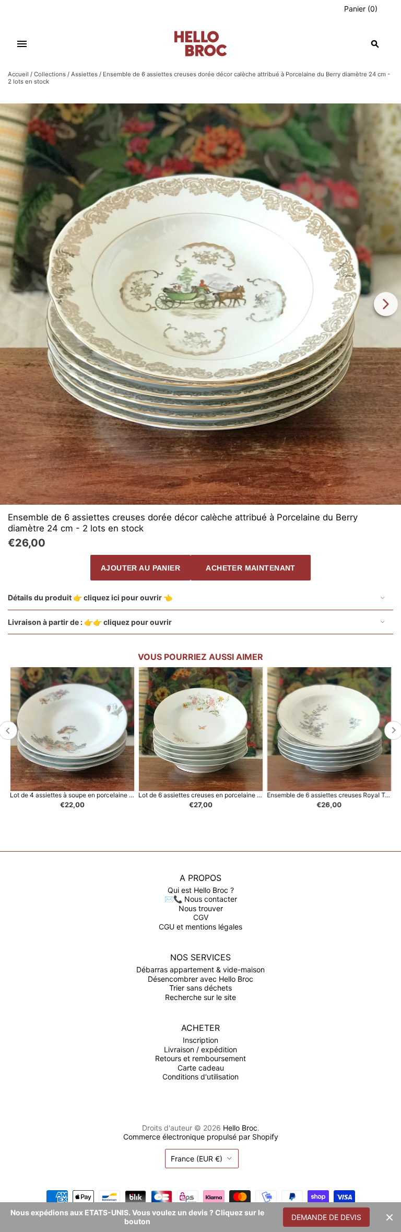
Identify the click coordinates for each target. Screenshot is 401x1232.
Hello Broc (240, 1127)
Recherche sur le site (200, 997)
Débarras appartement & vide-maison (200, 969)
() (361, 8)
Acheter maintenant (251, 568)
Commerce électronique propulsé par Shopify (200, 1136)
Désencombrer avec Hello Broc (200, 978)
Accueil (18, 74)
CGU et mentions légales (200, 926)
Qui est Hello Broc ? (201, 890)
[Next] (386, 304)
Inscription (200, 1040)
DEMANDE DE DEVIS (326, 1217)
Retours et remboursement (200, 1058)
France (196, 1158)
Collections (50, 74)
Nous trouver (201, 908)
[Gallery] (200, 304)
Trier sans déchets (200, 987)
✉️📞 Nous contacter (200, 898)
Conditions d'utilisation (200, 1076)
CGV (200, 917)
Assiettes (84, 74)
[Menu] (22, 44)
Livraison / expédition (200, 1049)
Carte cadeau (201, 1067)
